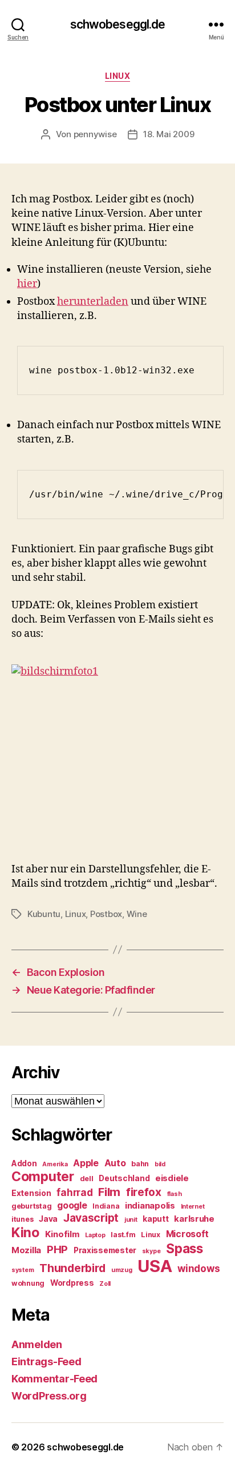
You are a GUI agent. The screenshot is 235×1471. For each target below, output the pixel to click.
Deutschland (124, 1178)
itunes (22, 1219)
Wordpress (72, 1282)
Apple (86, 1163)
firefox (143, 1192)
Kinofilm (62, 1234)
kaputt (155, 1218)
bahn (140, 1163)
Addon (24, 1163)
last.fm (123, 1234)
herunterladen (92, 301)
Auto (115, 1163)
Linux (118, 76)
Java (48, 1218)
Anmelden (36, 1344)
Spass (184, 1248)
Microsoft (187, 1234)
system (22, 1270)
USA (154, 1266)
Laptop (95, 1235)
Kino (25, 1233)
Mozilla (26, 1250)
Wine (137, 913)
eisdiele (172, 1178)
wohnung (27, 1283)
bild (160, 1164)
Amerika (54, 1164)
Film (109, 1192)
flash (174, 1194)
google (72, 1205)
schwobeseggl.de (117, 24)
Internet (193, 1206)
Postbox (106, 913)
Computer (42, 1177)
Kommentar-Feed (54, 1379)
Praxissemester (105, 1250)
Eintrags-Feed (46, 1362)
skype (151, 1251)
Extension (31, 1193)
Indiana (105, 1206)
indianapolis (150, 1206)
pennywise (95, 134)
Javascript (91, 1218)
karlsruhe (194, 1219)
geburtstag (31, 1206)
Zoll (105, 1283)
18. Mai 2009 (168, 134)
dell (87, 1178)
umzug (121, 1270)
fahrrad (74, 1192)
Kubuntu (43, 913)
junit (130, 1219)
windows (198, 1268)
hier (27, 283)
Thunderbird (72, 1268)
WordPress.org (49, 1396)
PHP (57, 1249)
